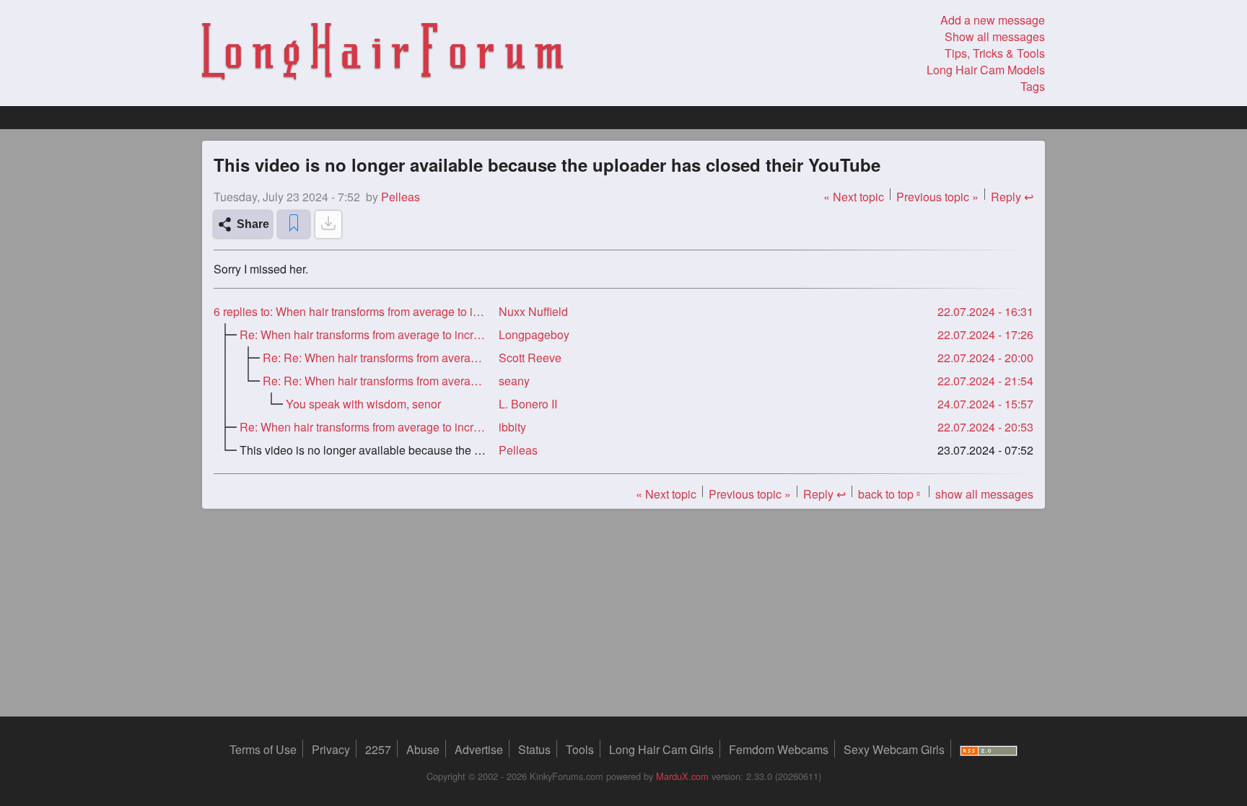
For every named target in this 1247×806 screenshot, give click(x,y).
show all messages (984, 494)
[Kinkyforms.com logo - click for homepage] (382, 53)
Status (534, 749)
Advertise (479, 749)
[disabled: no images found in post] (328, 224)
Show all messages (995, 36)
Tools (580, 749)
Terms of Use (263, 749)
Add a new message (992, 20)
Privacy (331, 749)
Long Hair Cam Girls (661, 749)
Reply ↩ (1012, 196)
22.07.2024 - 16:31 (985, 311)
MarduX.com (682, 776)
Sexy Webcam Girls (894, 749)
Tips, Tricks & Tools (995, 53)
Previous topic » (937, 196)
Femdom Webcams (778, 749)
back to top (890, 494)
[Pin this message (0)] (294, 224)
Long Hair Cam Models (986, 69)
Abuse (422, 749)
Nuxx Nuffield (533, 311)
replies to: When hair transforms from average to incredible (350, 311)
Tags (1032, 86)
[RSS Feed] (989, 749)
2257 (378, 749)
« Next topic (853, 196)
